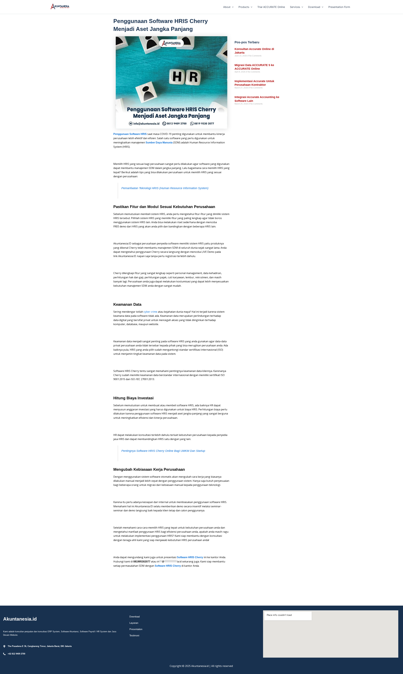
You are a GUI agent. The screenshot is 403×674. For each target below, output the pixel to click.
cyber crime (150, 311)
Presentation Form (339, 7)
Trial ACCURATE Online (271, 7)
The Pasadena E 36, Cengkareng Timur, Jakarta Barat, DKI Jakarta (40, 646)
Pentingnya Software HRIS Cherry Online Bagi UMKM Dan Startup (163, 450)
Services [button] (295, 7)
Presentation (135, 629)
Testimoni (134, 635)
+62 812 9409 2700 (16, 654)
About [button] (226, 7)
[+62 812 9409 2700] (4, 654)
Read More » (240, 61)
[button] (232, 7)
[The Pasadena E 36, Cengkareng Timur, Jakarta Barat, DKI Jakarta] (4, 646)
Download (134, 616)
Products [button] (243, 7)
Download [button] (314, 7)
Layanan (133, 623)
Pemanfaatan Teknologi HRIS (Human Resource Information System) (164, 188)
